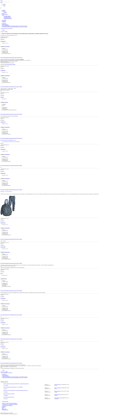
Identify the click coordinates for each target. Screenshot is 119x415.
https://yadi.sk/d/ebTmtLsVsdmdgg (10, 64)
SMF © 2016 (9, 403)
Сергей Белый (3, 41)
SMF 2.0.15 (4, 403)
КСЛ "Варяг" (4, 20)
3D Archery (4, 21)
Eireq (26, 376)
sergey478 (56, 398)
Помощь (5, 12)
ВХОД (3, 13)
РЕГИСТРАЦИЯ (5, 14)
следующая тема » (10, 28)
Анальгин (6, 102)
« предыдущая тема (4, 28)
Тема (4, 6)
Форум (4, 4)
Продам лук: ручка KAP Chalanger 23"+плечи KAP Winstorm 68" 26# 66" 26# (15, 390)
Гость (3, 15)
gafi (6, 388)
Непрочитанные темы (7, 17)
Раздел (4, 5)
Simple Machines (14, 403)
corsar (56, 385)
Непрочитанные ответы (8, 18)
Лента (1, 0)
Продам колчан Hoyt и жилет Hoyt (8, 393)
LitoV (6, 398)
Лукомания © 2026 (5, 401)
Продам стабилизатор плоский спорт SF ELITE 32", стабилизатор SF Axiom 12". (16, 383)
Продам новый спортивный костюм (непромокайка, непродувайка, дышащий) (11, 57)
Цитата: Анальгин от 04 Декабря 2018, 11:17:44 (8, 140)
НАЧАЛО (3, 10)
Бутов (2, 273)
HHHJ (7, 395)
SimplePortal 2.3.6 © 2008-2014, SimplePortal (9, 404)
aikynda (7, 385)
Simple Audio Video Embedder (7, 405)
